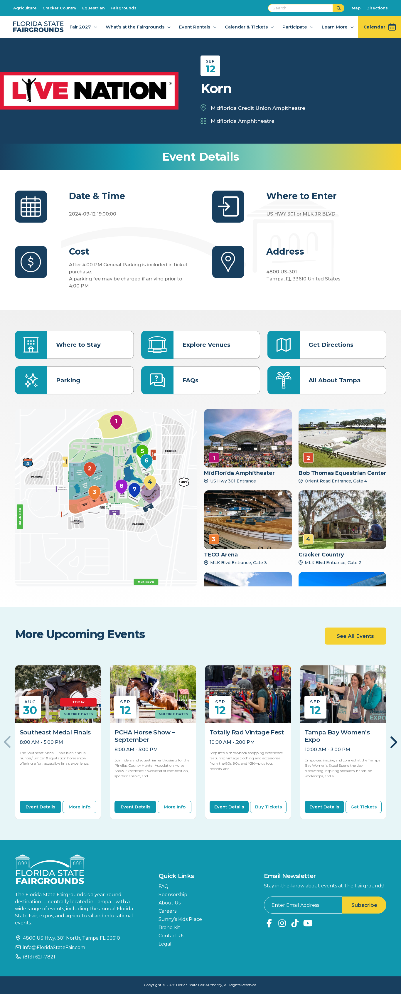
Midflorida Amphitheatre (242, 121)
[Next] (391, 742)
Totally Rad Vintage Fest (247, 732)
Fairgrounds (124, 8)
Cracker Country (59, 8)
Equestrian (93, 8)
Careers (167, 911)
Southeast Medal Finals (55, 732)
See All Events (355, 636)
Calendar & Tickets (246, 27)
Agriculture (25, 8)
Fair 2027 (80, 27)
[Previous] (10, 742)
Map (356, 8)
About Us (170, 903)
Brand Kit (169, 927)
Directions (377, 8)
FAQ (164, 886)
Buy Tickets (268, 807)
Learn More (335, 27)
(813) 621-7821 (39, 957)
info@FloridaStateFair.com (54, 947)
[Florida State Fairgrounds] (78, 869)
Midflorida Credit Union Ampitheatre (258, 108)
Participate (294, 27)
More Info (79, 807)
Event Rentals (194, 27)
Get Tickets (364, 807)
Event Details (40, 807)
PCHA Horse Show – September (144, 736)
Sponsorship (173, 894)
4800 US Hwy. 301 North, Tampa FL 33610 (71, 938)
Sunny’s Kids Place (180, 919)
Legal (165, 944)
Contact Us (171, 936)
